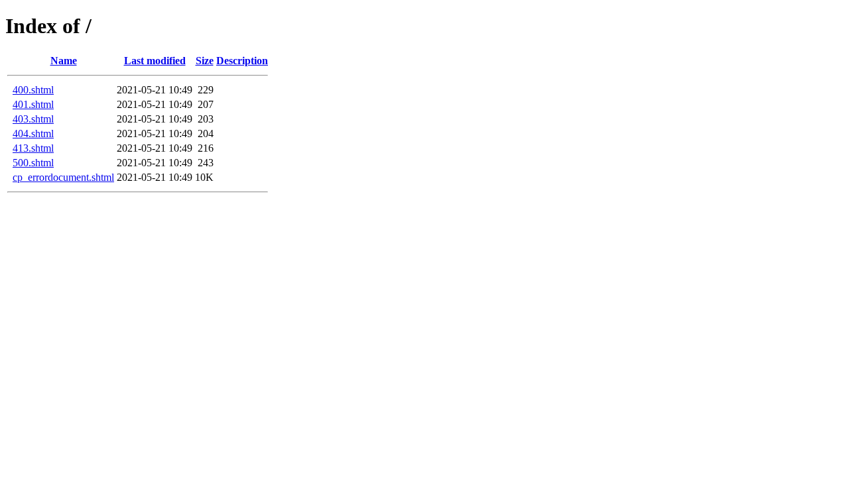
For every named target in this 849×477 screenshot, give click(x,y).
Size (205, 60)
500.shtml (33, 162)
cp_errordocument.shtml (63, 177)
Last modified (155, 60)
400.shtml (33, 89)
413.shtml (33, 148)
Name (63, 60)
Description (242, 60)
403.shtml (33, 119)
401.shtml (33, 104)
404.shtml (33, 133)
